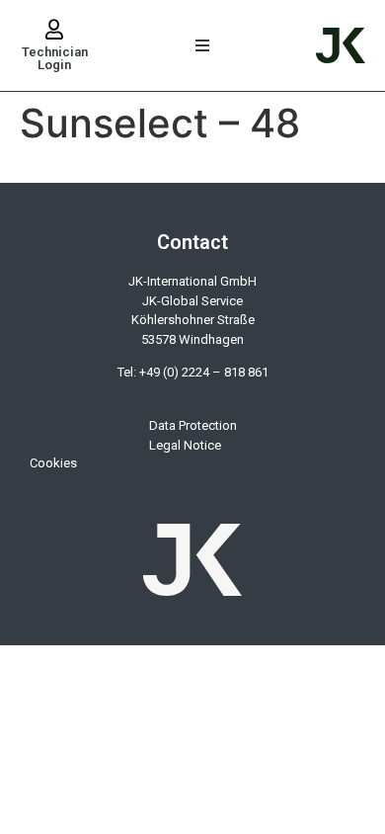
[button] (203, 46)
